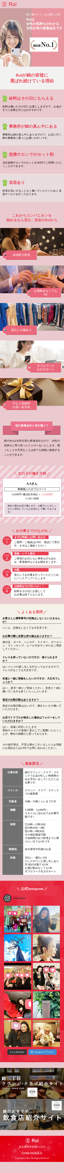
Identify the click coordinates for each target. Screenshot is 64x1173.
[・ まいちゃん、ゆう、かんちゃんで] (46, 1033)
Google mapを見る (32, 1152)
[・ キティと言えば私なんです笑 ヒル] (17, 1004)
